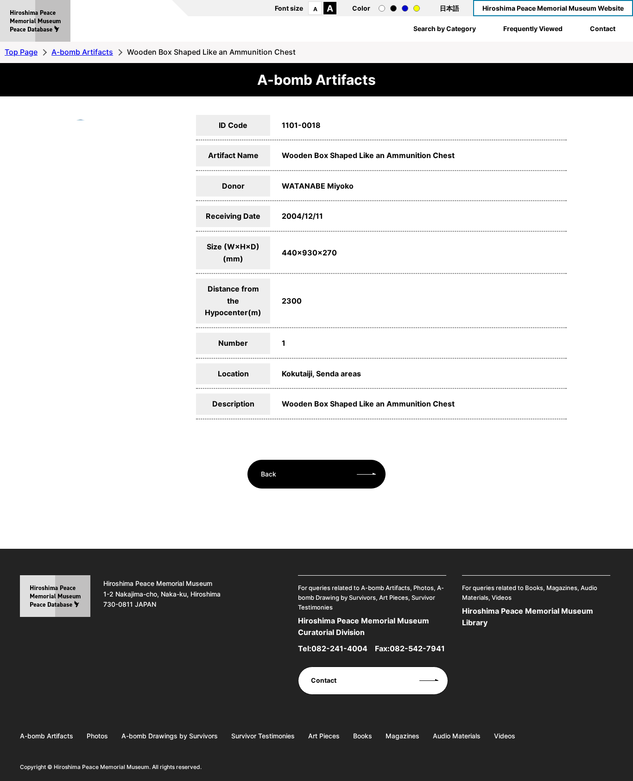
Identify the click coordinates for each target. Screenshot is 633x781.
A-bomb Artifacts (82, 52)
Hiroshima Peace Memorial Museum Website (553, 8)
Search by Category (444, 28)
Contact (602, 28)
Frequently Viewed (533, 28)
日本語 (449, 8)
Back (268, 474)
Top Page (21, 52)
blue (405, 8)
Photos (97, 736)
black (393, 8)
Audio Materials (457, 736)
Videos (504, 736)
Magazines (402, 736)
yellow (416, 8)
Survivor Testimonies (263, 736)
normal (382, 8)
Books (362, 736)
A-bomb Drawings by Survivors (169, 736)
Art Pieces (324, 736)
